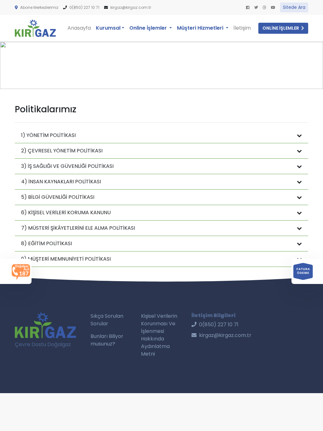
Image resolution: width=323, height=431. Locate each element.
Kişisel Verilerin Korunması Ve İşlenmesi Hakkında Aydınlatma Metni (159, 334)
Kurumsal (108, 28)
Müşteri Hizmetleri (201, 28)
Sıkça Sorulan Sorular (107, 319)
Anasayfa (79, 28)
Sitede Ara (294, 7)
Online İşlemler (151, 28)
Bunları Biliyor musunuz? (107, 340)
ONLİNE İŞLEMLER (281, 28)
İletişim (242, 28)
